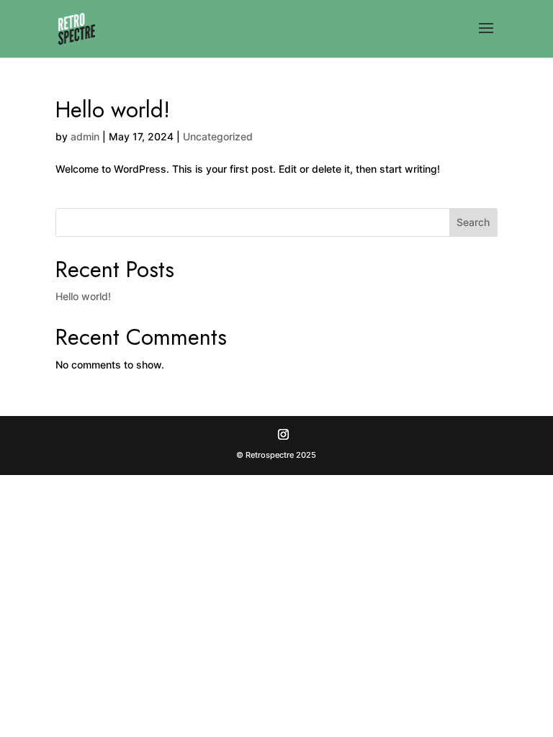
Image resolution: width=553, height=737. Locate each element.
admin (85, 136)
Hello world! (112, 110)
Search (473, 222)
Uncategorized (218, 136)
